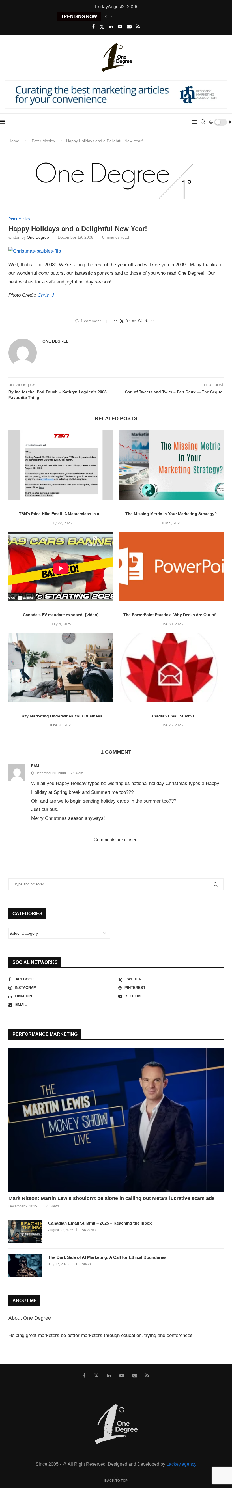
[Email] (129, 26)
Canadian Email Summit (171, 716)
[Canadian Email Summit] (171, 667)
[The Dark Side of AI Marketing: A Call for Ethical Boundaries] (25, 1265)
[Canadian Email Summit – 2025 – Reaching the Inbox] (25, 1231)
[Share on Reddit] (134, 321)
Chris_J (46, 295)
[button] (106, 16)
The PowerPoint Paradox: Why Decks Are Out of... (171, 614)
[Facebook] (93, 26)
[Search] (203, 122)
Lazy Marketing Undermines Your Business (61, 716)
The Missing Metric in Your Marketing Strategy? (171, 513)
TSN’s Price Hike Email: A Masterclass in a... (61, 513)
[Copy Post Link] (146, 321)
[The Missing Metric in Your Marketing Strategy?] (171, 465)
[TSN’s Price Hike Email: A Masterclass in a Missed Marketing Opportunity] (60, 465)
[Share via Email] (152, 321)
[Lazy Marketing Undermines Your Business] (60, 667)
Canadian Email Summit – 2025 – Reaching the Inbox (100, 1223)
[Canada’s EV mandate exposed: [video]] (60, 566)
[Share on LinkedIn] (128, 321)
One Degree (38, 237)
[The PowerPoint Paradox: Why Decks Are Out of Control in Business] (171, 566)
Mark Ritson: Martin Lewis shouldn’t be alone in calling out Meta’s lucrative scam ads (111, 1198)
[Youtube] (120, 26)
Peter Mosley (43, 141)
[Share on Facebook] (115, 321)
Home (13, 141)
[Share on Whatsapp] (140, 321)
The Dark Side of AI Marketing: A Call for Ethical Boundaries (107, 1257)
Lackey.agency (181, 1464)
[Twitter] (102, 27)
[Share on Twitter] (122, 321)
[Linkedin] (111, 26)
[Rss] (138, 26)
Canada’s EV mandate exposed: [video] (61, 614)
